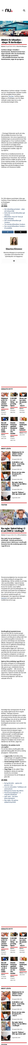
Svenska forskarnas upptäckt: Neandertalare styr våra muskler (13, 428)
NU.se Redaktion (22, 535)
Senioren (4, 598)
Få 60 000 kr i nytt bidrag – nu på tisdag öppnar (14, 402)
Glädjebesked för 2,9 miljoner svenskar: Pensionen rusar (4, 402)
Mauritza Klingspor (22, 46)
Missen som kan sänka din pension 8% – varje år (23, 402)
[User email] (14, 261)
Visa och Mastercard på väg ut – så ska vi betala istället (4, 427)
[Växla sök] (24, 10)
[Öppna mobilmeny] (2, 10)
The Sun (11, 96)
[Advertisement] (14, 76)
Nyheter (3, 46)
